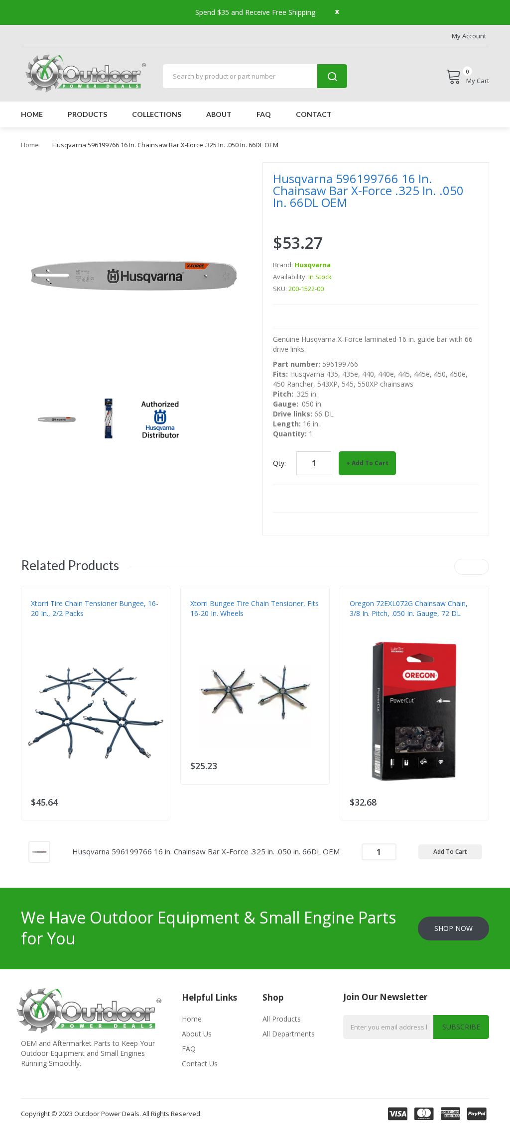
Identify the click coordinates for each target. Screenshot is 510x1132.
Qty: (279, 463)
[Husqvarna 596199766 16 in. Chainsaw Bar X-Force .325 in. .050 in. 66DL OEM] (39, 851)
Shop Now (453, 928)
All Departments (288, 1033)
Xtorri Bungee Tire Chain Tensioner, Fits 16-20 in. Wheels (254, 608)
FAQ (189, 1048)
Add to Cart (370, 463)
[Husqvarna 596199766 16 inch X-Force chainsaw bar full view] (57, 418)
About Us (197, 1033)
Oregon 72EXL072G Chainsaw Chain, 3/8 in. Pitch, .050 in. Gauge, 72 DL (409, 608)
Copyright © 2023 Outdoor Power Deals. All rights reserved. (111, 1113)
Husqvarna (312, 264)
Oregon (362, 633)
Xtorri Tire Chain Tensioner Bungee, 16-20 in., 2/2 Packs (94, 608)
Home (30, 144)
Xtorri (41, 633)
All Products (281, 1019)
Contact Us (200, 1063)
